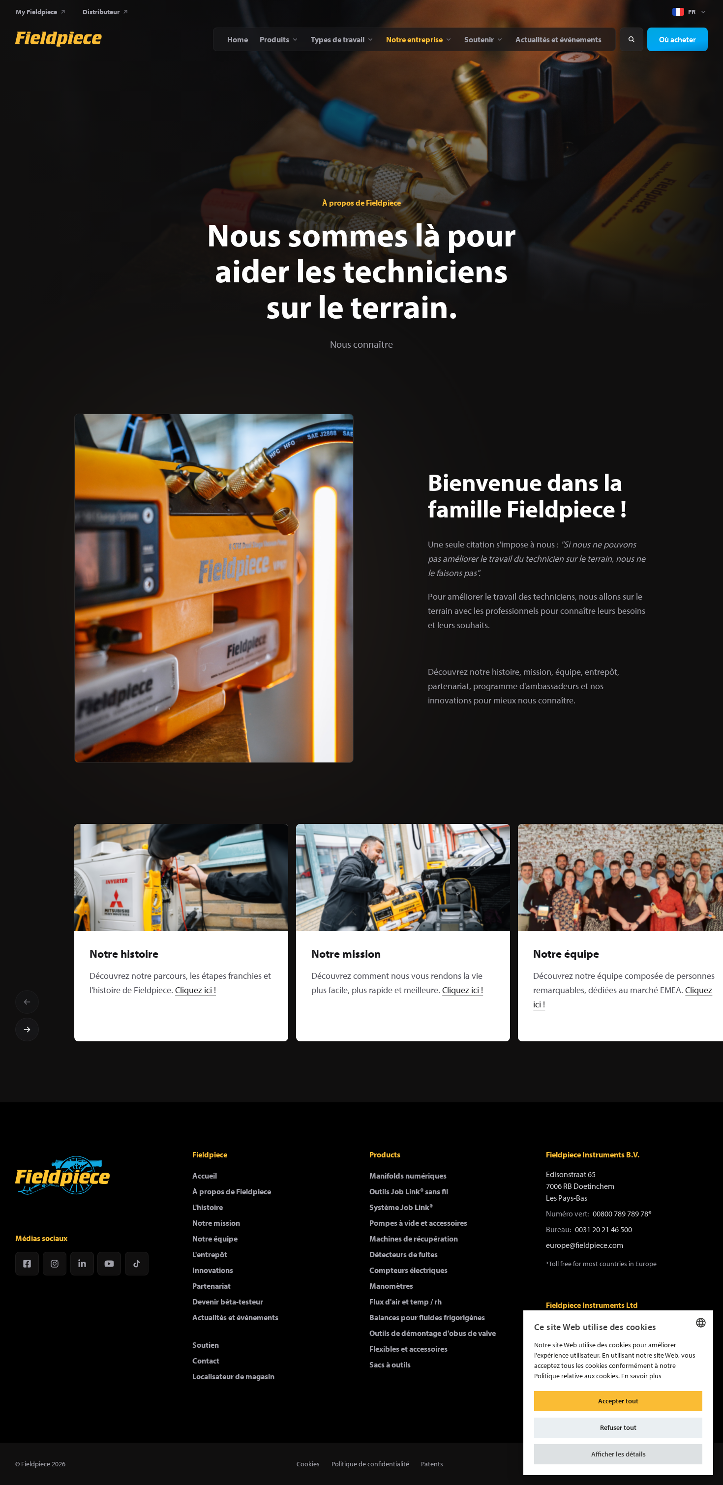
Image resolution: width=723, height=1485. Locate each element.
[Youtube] (109, 1263)
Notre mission (216, 1223)
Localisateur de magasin (233, 1376)
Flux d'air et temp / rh (405, 1301)
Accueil (204, 1176)
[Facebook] (27, 1263)
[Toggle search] (631, 39)
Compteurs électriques (408, 1270)
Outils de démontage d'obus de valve (432, 1333)
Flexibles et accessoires (408, 1349)
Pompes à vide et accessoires (418, 1223)
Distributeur (101, 11)
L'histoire (207, 1207)
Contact (205, 1360)
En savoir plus (641, 1375)
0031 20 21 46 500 (603, 1229)
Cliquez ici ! (195, 990)
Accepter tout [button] (618, 1400)
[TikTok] (137, 1263)
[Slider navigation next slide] (27, 1029)
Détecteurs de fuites (403, 1254)
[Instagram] (54, 1263)
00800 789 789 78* (622, 1213)
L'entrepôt (209, 1254)
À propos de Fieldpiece (231, 1191)
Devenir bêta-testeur (227, 1301)
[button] (618, 1454)
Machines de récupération (413, 1238)
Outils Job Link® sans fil (408, 1191)
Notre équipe (215, 1238)
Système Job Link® (401, 1207)
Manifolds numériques (408, 1176)
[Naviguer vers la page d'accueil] (58, 39)
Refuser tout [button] (618, 1427)
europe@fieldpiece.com (584, 1245)
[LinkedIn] (82, 1263)
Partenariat (211, 1286)
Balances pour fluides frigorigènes (427, 1317)
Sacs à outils (390, 1364)
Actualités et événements (235, 1317)
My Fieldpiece (36, 11)
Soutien (205, 1345)
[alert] (618, 1392)
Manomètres (391, 1286)
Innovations (212, 1270)
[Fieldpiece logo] (62, 1175)
